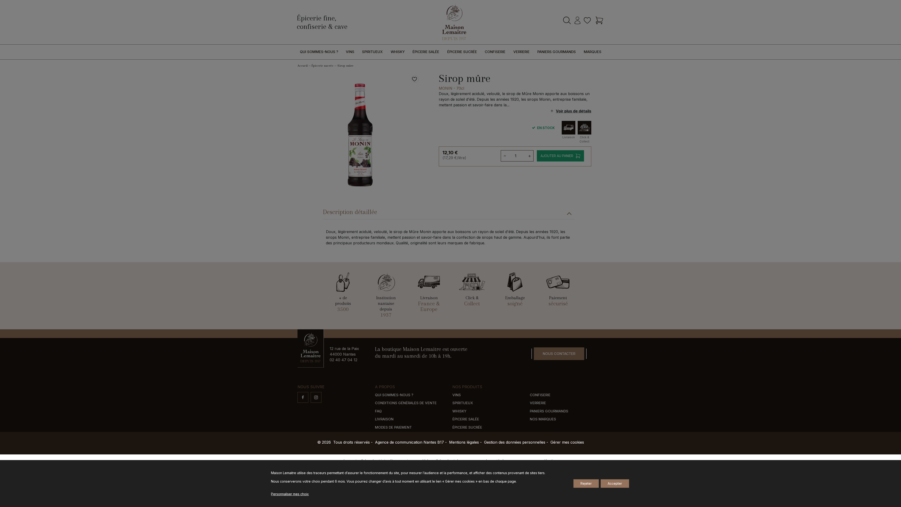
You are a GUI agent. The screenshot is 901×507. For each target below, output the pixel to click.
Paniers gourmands (556, 52)
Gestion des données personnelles (514, 442)
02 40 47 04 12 (343, 359)
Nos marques (543, 419)
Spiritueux (372, 52)
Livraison (384, 419)
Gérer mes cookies (567, 442)
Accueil (303, 65)
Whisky (398, 52)
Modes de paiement (393, 427)
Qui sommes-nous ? (319, 52)
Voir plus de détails (573, 111)
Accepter (615, 483)
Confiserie (495, 52)
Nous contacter (559, 353)
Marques (592, 52)
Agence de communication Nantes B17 (409, 442)
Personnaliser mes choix (290, 494)
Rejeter (586, 483)
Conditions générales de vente (406, 403)
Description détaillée (350, 211)
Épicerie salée (425, 52)
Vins (350, 52)
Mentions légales (464, 442)
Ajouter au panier (557, 156)
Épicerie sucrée (462, 52)
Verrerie (521, 52)
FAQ (378, 411)
